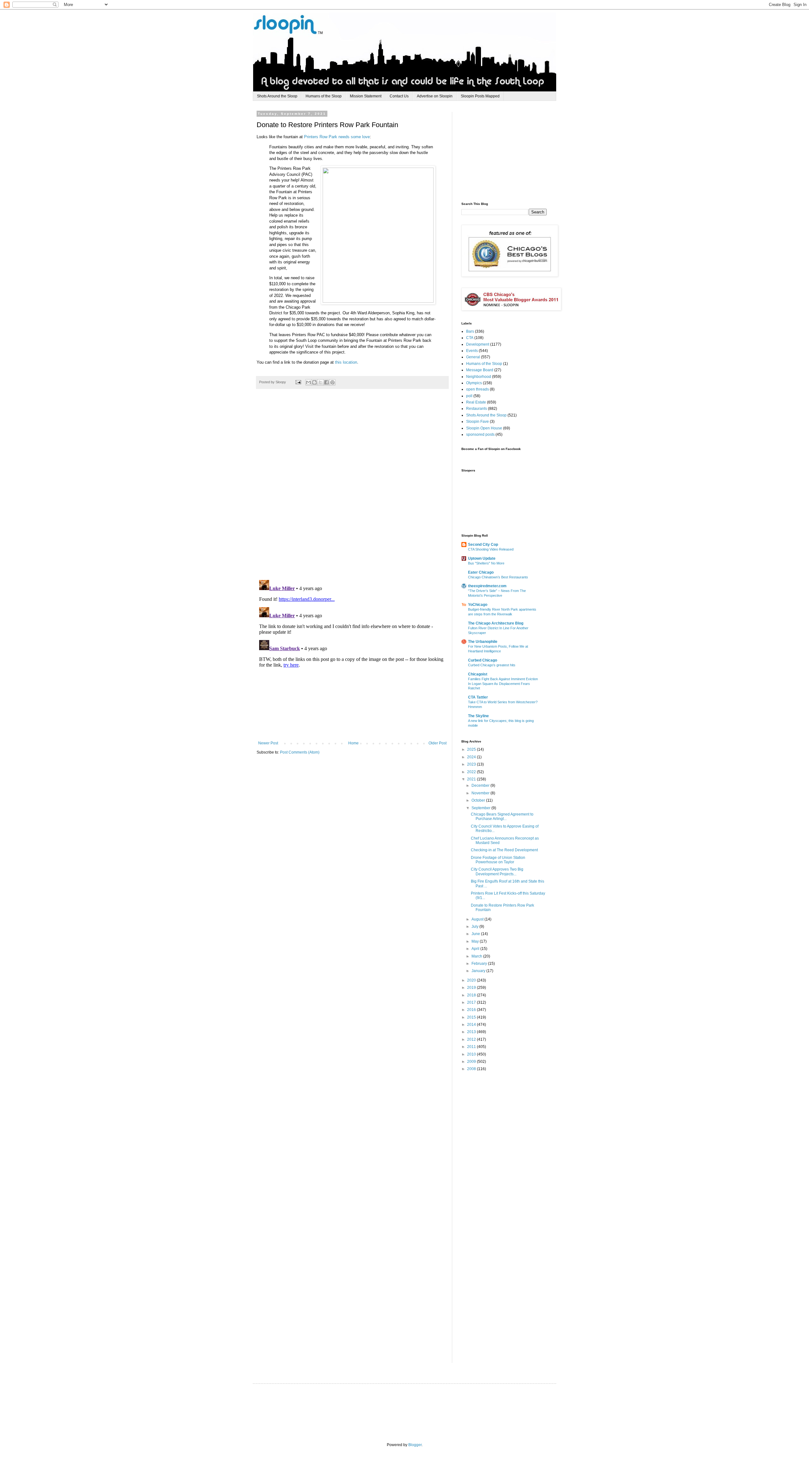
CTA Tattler (478, 697)
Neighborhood (478, 376)
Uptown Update (482, 558)
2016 (472, 1009)
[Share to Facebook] (326, 382)
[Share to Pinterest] (332, 382)
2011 (472, 1046)
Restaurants (476, 408)
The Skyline (478, 716)
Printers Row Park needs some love (337, 136)
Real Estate (476, 402)
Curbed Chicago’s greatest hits (491, 665)
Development (477, 344)
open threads (477, 389)
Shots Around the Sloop (277, 96)
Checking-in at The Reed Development (504, 850)
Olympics (474, 383)
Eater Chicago (481, 572)
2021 (472, 779)
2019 (472, 987)
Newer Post (268, 743)
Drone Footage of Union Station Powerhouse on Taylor (498, 859)
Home (353, 743)
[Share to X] (320, 382)
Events (472, 350)
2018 (472, 995)
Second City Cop (483, 544)
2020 (472, 980)
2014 (472, 1024)
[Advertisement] (508, 151)
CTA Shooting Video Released (491, 549)
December (480, 785)
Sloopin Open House (484, 428)
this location (346, 362)
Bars (470, 331)
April (475, 948)
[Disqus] (352, 488)
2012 (472, 1039)
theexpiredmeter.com (487, 586)
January (478, 971)
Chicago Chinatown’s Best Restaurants (498, 577)
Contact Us (399, 96)
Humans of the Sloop (324, 96)
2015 (472, 1017)
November (480, 793)
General (473, 357)
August (477, 919)
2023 (472, 764)
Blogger (415, 1445)
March (477, 956)
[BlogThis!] (314, 382)
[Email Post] (298, 382)
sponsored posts (480, 434)
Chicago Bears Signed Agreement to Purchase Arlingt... (502, 816)
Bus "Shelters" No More (486, 563)
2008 (472, 1069)
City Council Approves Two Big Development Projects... (497, 871)
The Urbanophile (482, 641)
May (475, 941)
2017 (472, 1002)
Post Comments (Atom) (299, 752)
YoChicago (477, 604)
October (478, 800)
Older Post (438, 743)
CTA (469, 338)
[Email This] (308, 382)
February (479, 963)
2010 (472, 1054)
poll (469, 396)
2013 (472, 1032)
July (475, 926)
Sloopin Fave (477, 421)
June (476, 934)
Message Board (479, 370)
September (481, 808)
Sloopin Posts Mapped (480, 96)
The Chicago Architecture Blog (495, 623)
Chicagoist (477, 674)
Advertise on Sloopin (435, 96)
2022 (472, 772)
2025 (472, 749)
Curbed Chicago (482, 660)
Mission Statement (365, 96)
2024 (472, 757)
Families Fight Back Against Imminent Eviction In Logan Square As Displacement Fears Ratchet (503, 683)
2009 (472, 1061)
